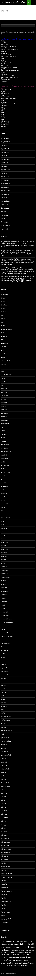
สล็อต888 (4, 811)
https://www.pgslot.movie (8, 56)
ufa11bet (3, 689)
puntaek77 (4, 584)
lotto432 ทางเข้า (6, 472)
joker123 (3, 43)
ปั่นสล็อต (3, 758)
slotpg (3, 107)
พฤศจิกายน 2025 (6, 169)
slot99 (3, 95)
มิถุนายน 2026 (5, 145)
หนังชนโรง (4, 44)
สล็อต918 (4, 814)
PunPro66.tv (5, 570)
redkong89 (4, 594)
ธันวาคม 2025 (5, 166)
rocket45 (3, 598)
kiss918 (3, 118)
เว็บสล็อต (3, 905)
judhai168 (4, 455)
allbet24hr (4, 347)
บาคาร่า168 (4, 751)
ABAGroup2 (4, 343)
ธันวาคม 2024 (5, 208)
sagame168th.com (6, 619)
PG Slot (3, 514)
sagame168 (4, 612)
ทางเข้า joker (5, 125)
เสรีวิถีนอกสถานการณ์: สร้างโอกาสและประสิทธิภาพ (14, 2)
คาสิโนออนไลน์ (5, 720)
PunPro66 (4, 566)
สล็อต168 (4, 793)
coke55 (3, 385)
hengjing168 (4, 420)
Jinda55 (3, 434)
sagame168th (5, 615)
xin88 (2, 709)
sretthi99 (3, 664)
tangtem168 (4, 675)
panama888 (4, 504)
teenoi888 (4, 678)
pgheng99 (4, 528)
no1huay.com (5, 493)
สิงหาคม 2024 (5, 222)
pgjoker (3, 532)
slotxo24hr (4, 105)
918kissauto (4, 333)
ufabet (3, 699)
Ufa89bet (4, 692)
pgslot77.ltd (4, 542)
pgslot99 (3, 100)
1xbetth (3, 319)
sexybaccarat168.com (7, 636)
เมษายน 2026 (5, 152)
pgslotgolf (4, 556)
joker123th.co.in (6, 451)
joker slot (4, 126)
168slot (3, 301)
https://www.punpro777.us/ (9, 77)
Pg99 (2, 525)
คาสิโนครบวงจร (6, 716)
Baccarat (3, 364)
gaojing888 (4, 413)
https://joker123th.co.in (8, 90)
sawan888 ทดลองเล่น (7, 622)
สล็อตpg (3, 825)
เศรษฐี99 (3, 915)
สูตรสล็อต (4, 863)
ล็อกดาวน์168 (5, 783)
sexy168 (3, 629)
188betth (3, 312)
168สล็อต (4, 305)
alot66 (3, 350)
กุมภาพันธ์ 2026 (5, 159)
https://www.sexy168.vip (8, 76)
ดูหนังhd (3, 69)
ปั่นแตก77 (4, 765)
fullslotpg (4, 402)
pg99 (2, 60)
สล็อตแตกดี (4, 856)
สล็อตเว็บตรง (5, 93)
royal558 (3, 605)
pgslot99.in (4, 549)
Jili (2, 427)
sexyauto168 (5, 633)
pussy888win (5, 591)
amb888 (3, 357)
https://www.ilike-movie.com (9, 67)
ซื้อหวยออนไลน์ (5, 79)
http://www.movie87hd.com (9, 49)
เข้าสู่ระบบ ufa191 (6, 873)
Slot (2, 647)
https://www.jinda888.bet (8, 98)
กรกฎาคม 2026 (5, 142)
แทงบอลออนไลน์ (6, 919)
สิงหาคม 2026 (5, 138)
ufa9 (2, 696)
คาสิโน (3, 713)
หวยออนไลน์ (4, 81)
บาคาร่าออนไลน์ (6, 55)
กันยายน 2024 (5, 218)
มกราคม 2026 (5, 162)
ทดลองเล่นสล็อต (6, 741)
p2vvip (3, 500)
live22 (3, 63)
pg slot (3, 72)
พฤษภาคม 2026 (5, 149)
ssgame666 (4, 668)
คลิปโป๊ (3, 109)
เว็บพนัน (3, 898)
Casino (3, 378)
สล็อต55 (3, 797)
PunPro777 (4, 573)
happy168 (4, 416)
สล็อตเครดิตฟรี (5, 842)
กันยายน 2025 (5, 176)
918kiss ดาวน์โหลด (6, 329)
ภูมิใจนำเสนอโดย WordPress (8, 973)
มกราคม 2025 (5, 204)
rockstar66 (4, 601)
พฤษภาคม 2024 (5, 229)
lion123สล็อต (5, 465)
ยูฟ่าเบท (3, 779)
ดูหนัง (2, 734)
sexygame (4, 640)
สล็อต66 (3, 800)
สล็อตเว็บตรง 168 (6, 849)
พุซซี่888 (3, 51)
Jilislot (3, 430)
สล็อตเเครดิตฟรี (5, 853)
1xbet (2, 111)
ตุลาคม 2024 (5, 215)
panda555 (4, 507)
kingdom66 (4, 458)
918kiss (3, 41)
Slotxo (3, 657)
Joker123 (4, 441)
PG (2, 511)
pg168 (3, 91)
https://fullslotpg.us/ (7, 62)
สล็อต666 (4, 804)
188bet (3, 308)
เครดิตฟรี (4, 880)
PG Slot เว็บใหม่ (5, 518)
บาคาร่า (3, 748)
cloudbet (3, 382)
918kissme (4, 336)
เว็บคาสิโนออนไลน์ (6, 891)
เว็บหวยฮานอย (5, 912)
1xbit (2, 322)
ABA (2, 340)
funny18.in (4, 409)
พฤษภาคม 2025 (5, 190)
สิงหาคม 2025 (5, 180)
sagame (3, 608)
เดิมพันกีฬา (4, 884)
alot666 (3, 354)
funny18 (3, 406)
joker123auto (5, 444)
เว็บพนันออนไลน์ (6, 901)
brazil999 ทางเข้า (6, 375)
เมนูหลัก (33, 2)
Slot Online (4, 650)
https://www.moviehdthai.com (10, 70)
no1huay (3, 490)
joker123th (4, 448)
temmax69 (4, 682)
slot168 (3, 654)
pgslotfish (4, 552)
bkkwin (3, 371)
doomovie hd (5, 123)
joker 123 (4, 48)
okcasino (3, 497)
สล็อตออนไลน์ (5, 74)
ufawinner (4, 706)
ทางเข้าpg (4, 744)
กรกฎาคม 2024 (5, 225)
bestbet (3, 368)
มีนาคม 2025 (5, 197)
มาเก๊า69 (3, 776)
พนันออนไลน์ (5, 769)
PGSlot (3, 535)
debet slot (4, 388)
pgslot (3, 58)
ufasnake (3, 702)
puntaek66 (4, 580)
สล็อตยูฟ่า (4, 835)
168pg (3, 298)
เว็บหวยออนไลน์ (5, 908)
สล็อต (2, 790)
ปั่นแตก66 (4, 762)
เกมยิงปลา (4, 870)
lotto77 (3, 479)
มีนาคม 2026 (5, 156)
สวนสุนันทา (4, 859)
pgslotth (3, 559)
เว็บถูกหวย (4, 894)
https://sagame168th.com (8, 46)
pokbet (3, 563)
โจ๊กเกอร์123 (4, 922)
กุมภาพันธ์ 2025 (5, 201)
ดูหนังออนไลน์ (5, 737)
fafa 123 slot (4, 395)
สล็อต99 (3, 821)
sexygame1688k (5, 643)
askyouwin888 (5, 361)
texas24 (3, 685)
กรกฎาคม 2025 (5, 183)
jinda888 (3, 437)
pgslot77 (3, 539)
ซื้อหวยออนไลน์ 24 (6, 730)
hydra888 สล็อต (5, 423)
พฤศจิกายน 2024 (6, 211)
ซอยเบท (3, 727)
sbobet (3, 626)
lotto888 (3, 483)
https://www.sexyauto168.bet (10, 104)
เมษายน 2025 (5, 194)
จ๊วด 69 (3, 723)
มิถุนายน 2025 (5, 187)
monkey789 (4, 486)
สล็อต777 (4, 807)
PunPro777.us (5, 577)
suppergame (4, 671)
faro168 (3, 399)
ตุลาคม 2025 (5, 173)
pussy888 (4, 53)
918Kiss (3, 326)
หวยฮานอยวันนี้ (5, 866)
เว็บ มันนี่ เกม (5, 887)
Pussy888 (4, 587)
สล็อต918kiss (5, 818)
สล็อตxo (3, 828)
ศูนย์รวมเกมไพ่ (5, 786)
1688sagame (4, 294)
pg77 (2, 521)
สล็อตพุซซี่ (4, 832)
